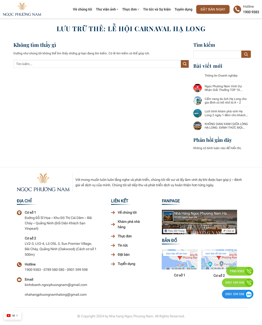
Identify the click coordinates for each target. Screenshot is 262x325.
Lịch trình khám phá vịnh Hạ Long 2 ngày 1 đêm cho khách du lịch (225, 113)
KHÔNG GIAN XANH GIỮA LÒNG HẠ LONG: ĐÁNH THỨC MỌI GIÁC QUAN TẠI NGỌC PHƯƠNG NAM (226, 125)
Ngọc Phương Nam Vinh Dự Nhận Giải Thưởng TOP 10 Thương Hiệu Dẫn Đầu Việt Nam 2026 (226, 88)
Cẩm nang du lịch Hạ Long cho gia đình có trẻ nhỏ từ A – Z (226, 100)
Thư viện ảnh (106, 9)
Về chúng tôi (82, 9)
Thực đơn (129, 9)
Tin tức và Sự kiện (157, 9)
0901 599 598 (234, 282)
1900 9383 (251, 12)
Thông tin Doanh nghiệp (221, 75)
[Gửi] (185, 64)
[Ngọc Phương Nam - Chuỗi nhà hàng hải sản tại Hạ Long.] (22, 9)
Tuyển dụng (183, 9)
